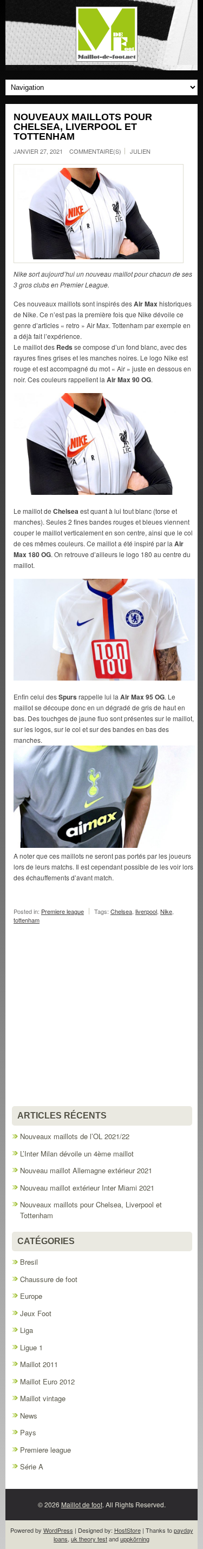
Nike (166, 911)
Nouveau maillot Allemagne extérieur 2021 (86, 1170)
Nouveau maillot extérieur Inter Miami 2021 (87, 1187)
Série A (31, 1466)
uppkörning (134, 1538)
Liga (26, 1330)
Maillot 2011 (39, 1364)
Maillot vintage (43, 1398)
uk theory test (89, 1538)
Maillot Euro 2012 (47, 1381)
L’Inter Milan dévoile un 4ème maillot (77, 1153)
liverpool (146, 911)
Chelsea (121, 911)
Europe (31, 1296)
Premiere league (62, 911)
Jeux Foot (35, 1313)
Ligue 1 (31, 1347)
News (28, 1415)
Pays (28, 1432)
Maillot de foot (81, 1504)
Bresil (29, 1262)
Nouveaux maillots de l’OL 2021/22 (74, 1136)
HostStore (127, 1530)
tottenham (27, 920)
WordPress (58, 1530)
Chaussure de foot (48, 1279)
